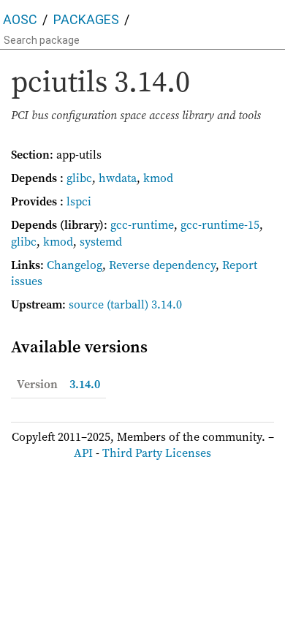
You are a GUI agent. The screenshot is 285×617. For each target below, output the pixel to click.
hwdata (118, 178)
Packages (86, 19)
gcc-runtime (142, 224)
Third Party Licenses (156, 452)
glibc (79, 178)
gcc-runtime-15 (219, 224)
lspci (78, 201)
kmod (158, 178)
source (86, 304)
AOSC (20, 19)
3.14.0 (84, 384)
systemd (101, 241)
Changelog (74, 265)
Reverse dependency (162, 265)
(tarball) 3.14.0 (144, 304)
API (83, 452)
